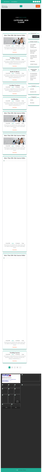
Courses (31, 100)
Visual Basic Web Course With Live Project (33, 57)
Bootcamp (5, 7)
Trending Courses (15, 58)
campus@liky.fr (14, 1)
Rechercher (33, 33)
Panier (38, 6)
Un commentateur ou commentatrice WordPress (33, 75)
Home (17, 17)
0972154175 (6, 1)
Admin (13, 45)
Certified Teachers (14, 85)
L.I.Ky (21, 470)
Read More (15, 52)
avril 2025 (32, 89)
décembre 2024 (33, 91)
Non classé (32, 102)
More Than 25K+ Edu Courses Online (14, 35)
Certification (14, 99)
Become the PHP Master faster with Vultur (33, 52)
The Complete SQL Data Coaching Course (33, 46)
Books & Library (14, 71)
